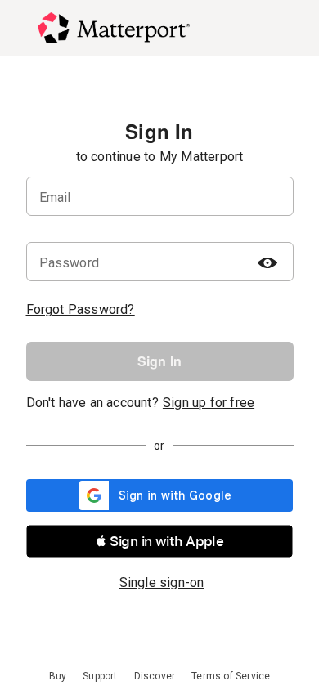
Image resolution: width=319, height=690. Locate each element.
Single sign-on (161, 582)
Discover (155, 676)
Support (100, 676)
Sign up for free (208, 402)
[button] (159, 541)
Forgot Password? (80, 309)
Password (69, 263)
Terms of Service (230, 676)
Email (55, 197)
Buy (58, 676)
